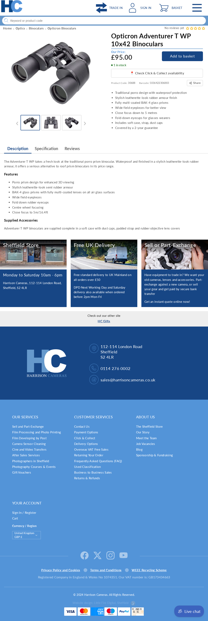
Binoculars (36, 28)
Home (7, 28)
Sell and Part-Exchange (28, 426)
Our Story (143, 432)
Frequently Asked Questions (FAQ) (98, 461)
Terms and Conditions (105, 570)
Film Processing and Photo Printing (36, 432)
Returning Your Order (88, 455)
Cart (15, 518)
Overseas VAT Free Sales (91, 449)
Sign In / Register (24, 512)
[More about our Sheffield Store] (33, 255)
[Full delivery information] (104, 255)
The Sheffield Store (149, 426)
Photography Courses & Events (34, 466)
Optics (20, 28)
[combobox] (104, 21)
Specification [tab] (46, 148)
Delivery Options (86, 444)
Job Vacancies (145, 444)
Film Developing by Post (29, 438)
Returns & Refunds (87, 478)
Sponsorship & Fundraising (154, 455)
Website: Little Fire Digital (101, 603)
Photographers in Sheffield (30, 461)
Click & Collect (84, 438)
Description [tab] (17, 148)
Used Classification (87, 466)
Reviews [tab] (72, 148)
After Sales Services (26, 455)
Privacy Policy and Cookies (60, 570)
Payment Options (86, 432)
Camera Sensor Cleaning (29, 444)
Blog (139, 449)
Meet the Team (146, 438)
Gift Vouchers (21, 472)
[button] (171, 8)
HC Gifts (104, 321)
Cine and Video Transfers (29, 449)
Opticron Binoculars (62, 28)
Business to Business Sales (93, 472)
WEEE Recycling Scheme (149, 570)
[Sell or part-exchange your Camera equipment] (174, 255)
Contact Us (82, 426)
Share (197, 82)
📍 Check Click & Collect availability (157, 73)
